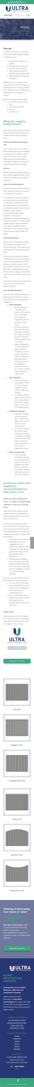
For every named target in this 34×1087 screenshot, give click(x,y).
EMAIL (17, 1069)
